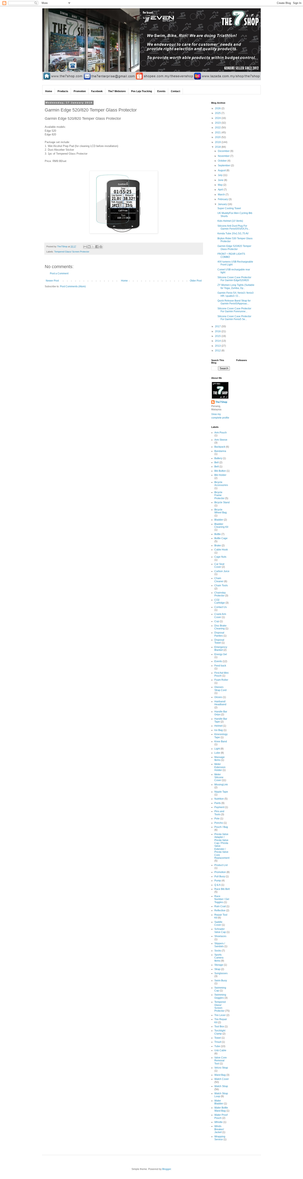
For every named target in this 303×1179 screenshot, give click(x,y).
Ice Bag (218, 730)
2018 (218, 146)
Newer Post (52, 280)
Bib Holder (220, 475)
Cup (216, 621)
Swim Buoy (220, 980)
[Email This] (85, 247)
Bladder (218, 519)
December (224, 151)
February (223, 199)
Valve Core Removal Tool (220, 1060)
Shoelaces (220, 936)
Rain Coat (220, 906)
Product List (221, 865)
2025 (218, 113)
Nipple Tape (221, 791)
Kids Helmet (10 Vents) (230, 220)
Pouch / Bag (221, 827)
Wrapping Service (219, 1138)
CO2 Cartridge (219, 601)
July (220, 175)
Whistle (218, 1122)
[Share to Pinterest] (101, 247)
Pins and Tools (219, 813)
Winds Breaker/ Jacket (219, 1129)
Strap (217, 969)
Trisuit (217, 1042)
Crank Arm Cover (220, 615)
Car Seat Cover (219, 565)
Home (124, 280)
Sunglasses (221, 973)
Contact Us (220, 607)
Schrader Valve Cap (220, 930)
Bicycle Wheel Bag (220, 511)
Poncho (218, 822)
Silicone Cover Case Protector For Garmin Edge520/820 (234, 279)
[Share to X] (93, 247)
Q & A (217, 884)
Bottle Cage (221, 538)
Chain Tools (221, 585)
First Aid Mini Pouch (221, 674)
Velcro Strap (221, 1067)
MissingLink (221, 784)
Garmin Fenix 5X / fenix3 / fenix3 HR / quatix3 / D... (235, 294)
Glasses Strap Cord (220, 688)
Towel (217, 1037)
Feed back (220, 665)
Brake (217, 545)
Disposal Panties (219, 634)
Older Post (196, 280)
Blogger (166, 1169)
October (222, 160)
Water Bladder (218, 1102)
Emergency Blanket (220, 648)
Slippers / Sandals (219, 945)
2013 (218, 345)
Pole (217, 818)
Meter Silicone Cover (218, 777)
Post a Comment (59, 273)
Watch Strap (221, 1086)
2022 (218, 127)
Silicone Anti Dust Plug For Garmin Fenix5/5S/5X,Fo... (233, 227)
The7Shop (221, 402)
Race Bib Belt (222, 889)
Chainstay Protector (220, 594)
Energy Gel (220, 654)
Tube (217, 1046)
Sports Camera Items (218, 957)
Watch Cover (221, 1079)
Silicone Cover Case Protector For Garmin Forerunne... (234, 310)
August (222, 170)
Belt (216, 466)
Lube (217, 752)
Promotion (220, 872)
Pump (217, 880)
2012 (218, 350)
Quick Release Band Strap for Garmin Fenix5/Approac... (234, 302)
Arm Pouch (220, 432)
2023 (218, 122)
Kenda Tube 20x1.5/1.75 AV (233, 233)
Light (217, 748)
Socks (217, 950)
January (223, 204)
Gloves (218, 697)
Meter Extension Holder (219, 767)
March (221, 194)
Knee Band (220, 741)
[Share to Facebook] (97, 247)
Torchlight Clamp (219, 1032)
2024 (218, 118)
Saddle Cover (218, 923)
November (224, 156)
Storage (218, 964)
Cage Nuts (220, 556)
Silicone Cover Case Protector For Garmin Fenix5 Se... (234, 318)
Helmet (218, 725)
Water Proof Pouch (221, 1116)
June (221, 180)
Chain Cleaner (218, 580)
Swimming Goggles (220, 996)
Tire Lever (220, 1015)
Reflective (219, 910)
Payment (219, 807)
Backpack (219, 446)
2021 (218, 132)
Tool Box (219, 1026)
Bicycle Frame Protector (219, 495)
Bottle (217, 534)
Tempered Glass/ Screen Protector (71, 251)
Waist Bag (220, 1074)
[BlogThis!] (89, 247)
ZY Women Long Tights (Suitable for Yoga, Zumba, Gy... (235, 286)
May (220, 184)
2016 (218, 331)
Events (218, 661)
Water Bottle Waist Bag (221, 1109)
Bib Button (220, 470)
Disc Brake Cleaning (220, 627)
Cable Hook (221, 549)
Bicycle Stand (222, 502)
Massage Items (219, 758)
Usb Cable (220, 1050)
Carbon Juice (221, 571)
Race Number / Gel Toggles (221, 899)
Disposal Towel (219, 641)
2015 (218, 336)
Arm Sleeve (220, 439)
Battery (218, 458)
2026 (218, 108)
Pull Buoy (219, 876)
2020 (218, 137)
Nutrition (219, 798)
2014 (218, 340)
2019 (218, 142)
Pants (217, 803)
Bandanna (220, 451)
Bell (216, 462)
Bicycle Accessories (221, 484)
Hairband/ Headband (220, 703)
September (224, 165)
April (221, 189)
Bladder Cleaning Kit (221, 525)
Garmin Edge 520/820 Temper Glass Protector (234, 247)
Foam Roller (221, 679)
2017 (218, 326)
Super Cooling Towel (229, 208)
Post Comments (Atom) (73, 286)
